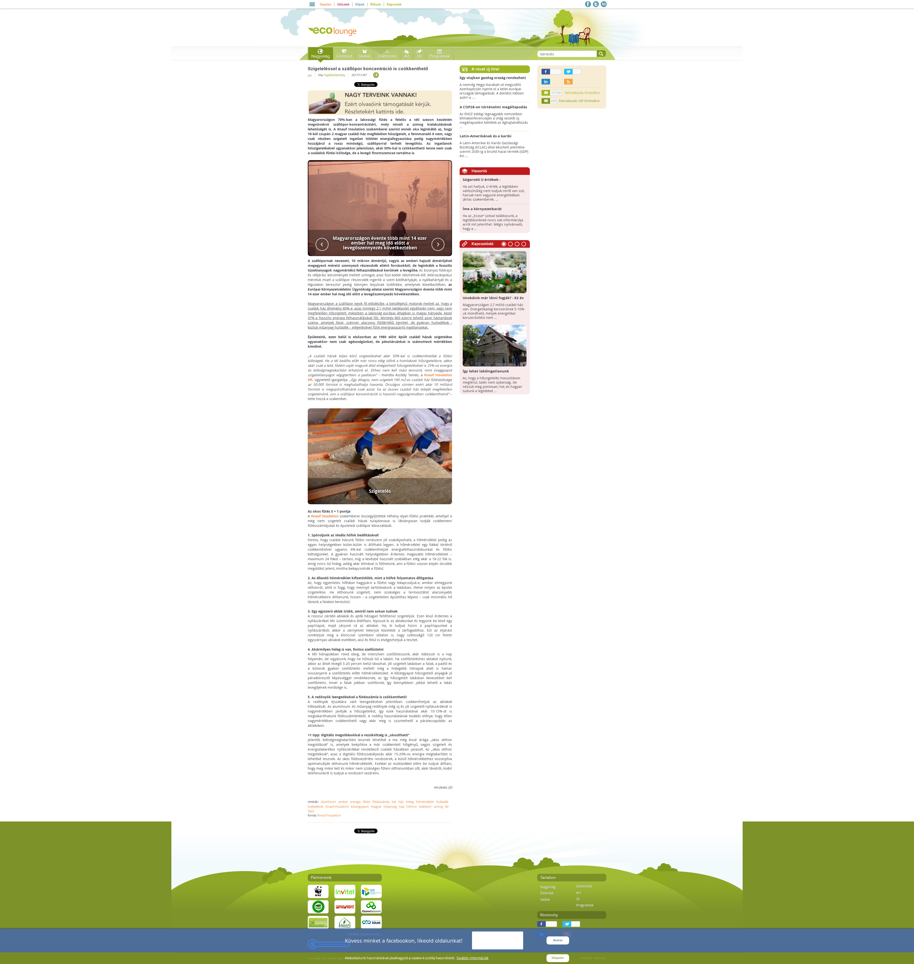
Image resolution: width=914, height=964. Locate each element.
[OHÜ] (371, 891)
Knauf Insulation (324, 516)
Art (406, 56)
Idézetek (343, 4)
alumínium (328, 802)
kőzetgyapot (360, 806)
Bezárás (557, 940)
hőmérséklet (425, 802)
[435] (546, 101)
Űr (419, 56)
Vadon (365, 56)
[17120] (546, 93)
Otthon (411, 806)
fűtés (366, 802)
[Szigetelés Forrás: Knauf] (380, 456)
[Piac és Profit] (344, 906)
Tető (311, 811)
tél (446, 806)
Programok (439, 56)
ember (343, 802)
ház (400, 802)
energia (355, 802)
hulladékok (315, 806)
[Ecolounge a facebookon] (588, 4)
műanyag (390, 806)
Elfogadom (558, 957)
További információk (472, 958)
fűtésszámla (381, 802)
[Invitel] (344, 891)
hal (394, 802)
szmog (438, 806)
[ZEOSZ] (344, 922)
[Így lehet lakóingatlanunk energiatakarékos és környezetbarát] (495, 345)
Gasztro (325, 4)
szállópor (425, 806)
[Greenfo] (318, 922)
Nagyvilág (320, 56)
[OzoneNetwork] (371, 906)
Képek (359, 4)
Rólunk (375, 4)
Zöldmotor (387, 56)
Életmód (344, 56)
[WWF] (318, 891)
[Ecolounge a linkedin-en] (604, 4)
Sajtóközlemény (334, 75)
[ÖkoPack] (318, 906)
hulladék (442, 802)
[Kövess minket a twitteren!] (596, 4)
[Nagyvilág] (376, 75)
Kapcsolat (394, 4)
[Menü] (312, 4)
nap (401, 806)
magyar (376, 806)
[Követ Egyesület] (371, 922)
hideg (410, 802)
